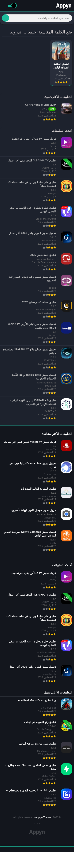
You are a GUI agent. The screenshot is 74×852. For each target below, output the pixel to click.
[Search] (5, 18)
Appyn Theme (43, 817)
